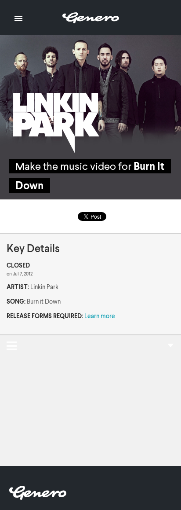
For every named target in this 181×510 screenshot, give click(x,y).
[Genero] (37, 497)
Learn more (99, 315)
